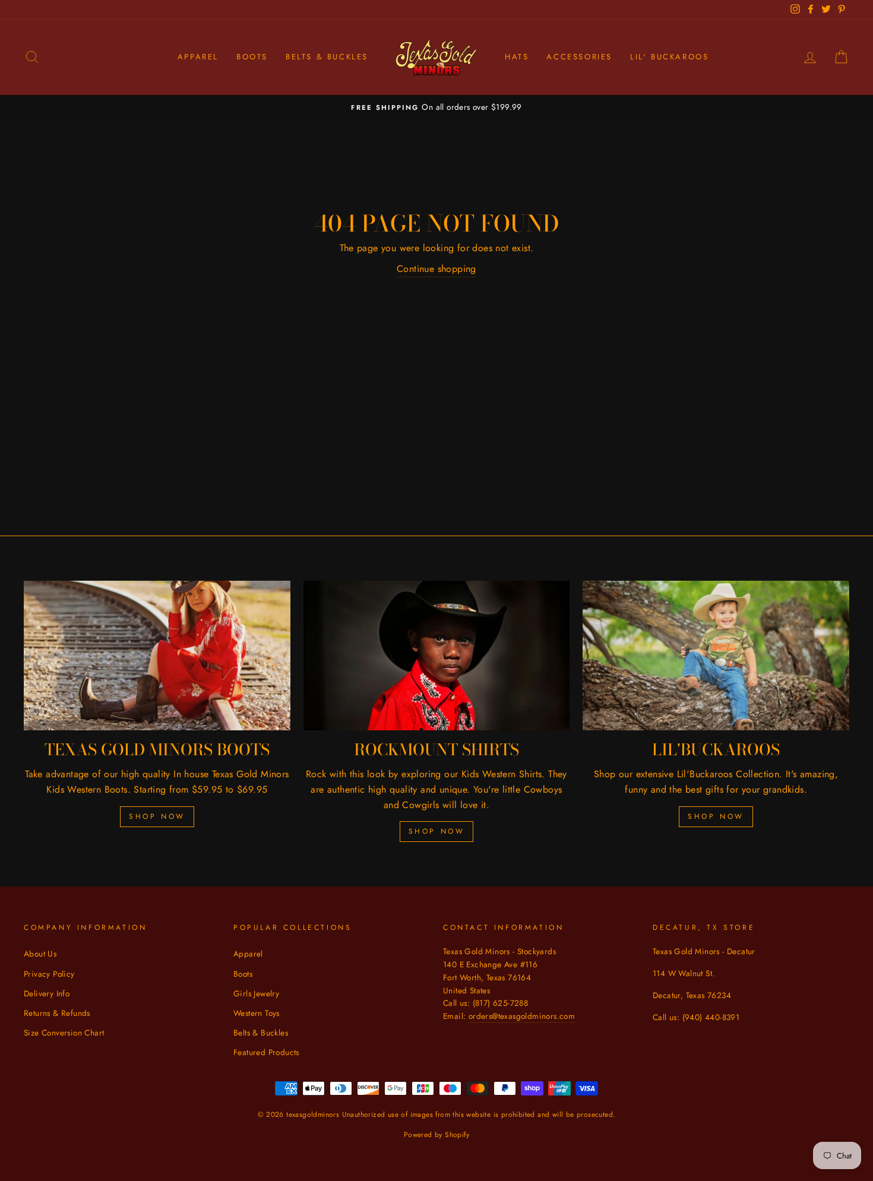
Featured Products (266, 1052)
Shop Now (157, 816)
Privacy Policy (49, 974)
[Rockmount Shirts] (436, 655)
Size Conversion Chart (64, 1032)
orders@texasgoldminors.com (522, 1016)
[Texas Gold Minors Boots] (157, 655)
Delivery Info (46, 993)
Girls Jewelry (256, 993)
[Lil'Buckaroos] (716, 655)
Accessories (579, 56)
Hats (517, 56)
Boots (252, 56)
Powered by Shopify (436, 1134)
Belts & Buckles (327, 56)
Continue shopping (436, 269)
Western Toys (256, 1013)
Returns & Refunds (57, 1013)
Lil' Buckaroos (669, 56)
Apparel (198, 56)
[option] (436, 107)
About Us (40, 954)
